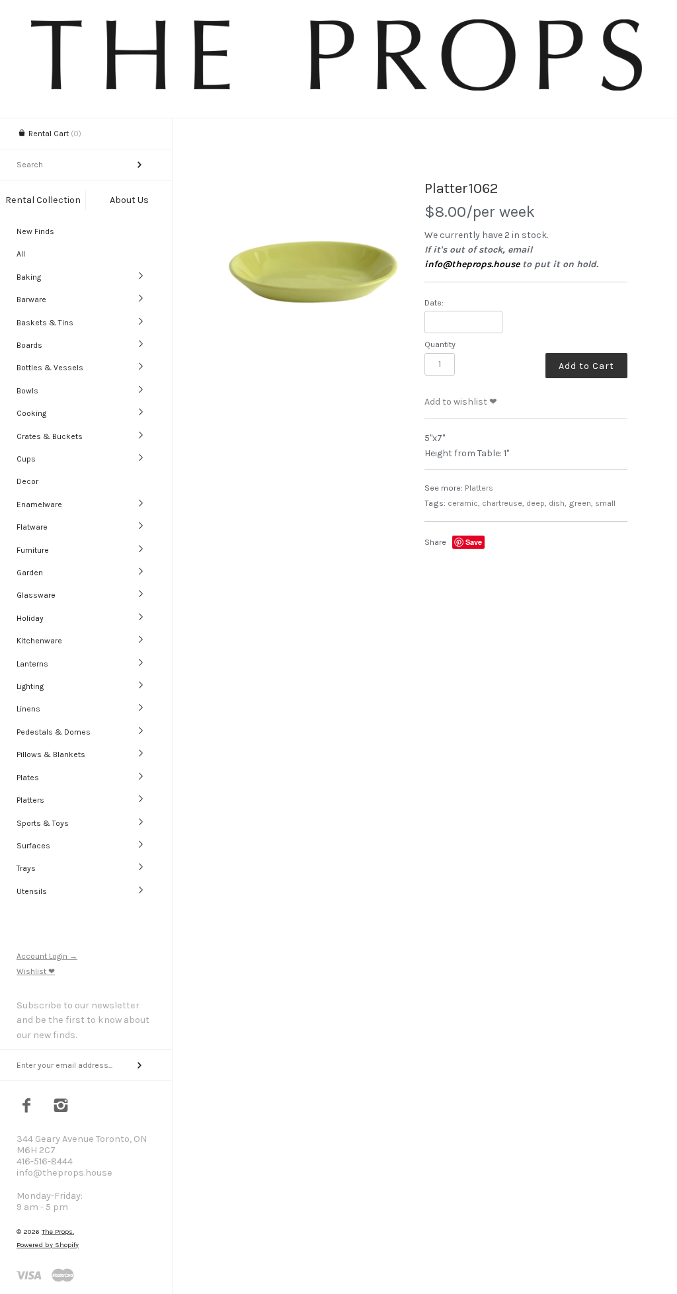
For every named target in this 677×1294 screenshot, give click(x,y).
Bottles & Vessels (50, 367)
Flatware (32, 527)
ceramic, (464, 503)
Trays (26, 868)
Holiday (30, 618)
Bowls (27, 390)
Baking (29, 277)
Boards (29, 345)
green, (581, 503)
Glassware (36, 595)
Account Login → (47, 956)
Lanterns (32, 663)
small (605, 503)
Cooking (31, 413)
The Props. (58, 1231)
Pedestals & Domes (54, 732)
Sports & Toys (43, 823)
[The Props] (338, 91)
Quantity (440, 344)
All (21, 254)
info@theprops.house (472, 264)
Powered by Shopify (48, 1244)
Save (473, 542)
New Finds (35, 231)
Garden (30, 572)
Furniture (33, 550)
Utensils (32, 891)
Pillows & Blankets (51, 754)
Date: (434, 302)
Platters (30, 800)
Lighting (30, 686)
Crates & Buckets (50, 436)
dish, (558, 503)
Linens (28, 708)
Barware (31, 299)
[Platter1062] (313, 272)
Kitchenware (39, 640)
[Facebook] (27, 1107)
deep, (536, 503)
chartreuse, (503, 503)
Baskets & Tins (45, 322)
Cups (26, 459)
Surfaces (33, 845)
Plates (28, 777)
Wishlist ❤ (36, 971)
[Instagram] (61, 1107)
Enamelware (39, 504)
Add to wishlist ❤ (460, 401)
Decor (27, 481)
